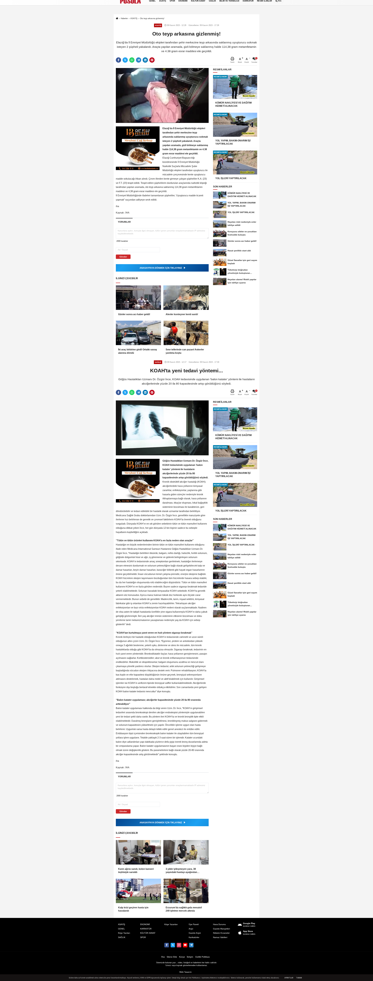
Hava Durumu (219, 924)
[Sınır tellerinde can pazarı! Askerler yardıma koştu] (186, 333)
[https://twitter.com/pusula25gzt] (173, 945)
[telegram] (138, 60)
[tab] (124, 222)
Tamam (299, 978)
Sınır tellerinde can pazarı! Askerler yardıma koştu (185, 351)
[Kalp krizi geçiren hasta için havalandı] (138, 891)
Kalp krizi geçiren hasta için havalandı (133, 909)
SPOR (143, 937)
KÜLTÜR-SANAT (147, 933)
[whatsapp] (131, 60)
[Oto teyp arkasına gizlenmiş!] (162, 95)
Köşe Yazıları (124, 933)
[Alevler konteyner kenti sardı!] (186, 297)
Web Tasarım (185, 972)
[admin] (191, 945)
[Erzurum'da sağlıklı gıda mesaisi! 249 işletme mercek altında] (186, 891)
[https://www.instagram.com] (179, 945)
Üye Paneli (194, 924)
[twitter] (125, 60)
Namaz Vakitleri (220, 937)
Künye (182, 957)
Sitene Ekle (172, 957)
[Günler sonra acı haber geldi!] (138, 297)
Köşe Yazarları (171, 924)
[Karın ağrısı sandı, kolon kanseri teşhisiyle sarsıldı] (138, 852)
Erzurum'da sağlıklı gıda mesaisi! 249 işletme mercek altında (184, 909)
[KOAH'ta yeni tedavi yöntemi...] (162, 428)
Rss (163, 957)
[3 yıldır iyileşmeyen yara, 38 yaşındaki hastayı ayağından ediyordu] (186, 852)
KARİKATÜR (146, 929)
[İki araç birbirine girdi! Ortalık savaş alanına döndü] (138, 333)
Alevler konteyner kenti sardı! (182, 314)
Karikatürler (194, 937)
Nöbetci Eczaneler (221, 933)
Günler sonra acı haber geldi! (134, 314)
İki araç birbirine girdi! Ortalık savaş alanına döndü (137, 351)
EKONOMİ (145, 924)
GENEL (121, 929)
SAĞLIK (121, 937)
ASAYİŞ (121, 924)
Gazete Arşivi (195, 933)
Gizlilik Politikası (202, 957)
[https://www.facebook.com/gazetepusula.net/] (166, 945)
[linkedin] (145, 60)
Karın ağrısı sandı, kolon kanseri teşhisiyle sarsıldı (136, 870)
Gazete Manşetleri (221, 929)
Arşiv (191, 929)
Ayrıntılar (288, 978)
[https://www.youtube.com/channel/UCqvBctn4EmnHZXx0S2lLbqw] (185, 945)
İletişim (190, 957)
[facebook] (118, 60)
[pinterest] (152, 60)
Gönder (123, 257)
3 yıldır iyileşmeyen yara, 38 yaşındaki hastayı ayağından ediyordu (181, 871)
